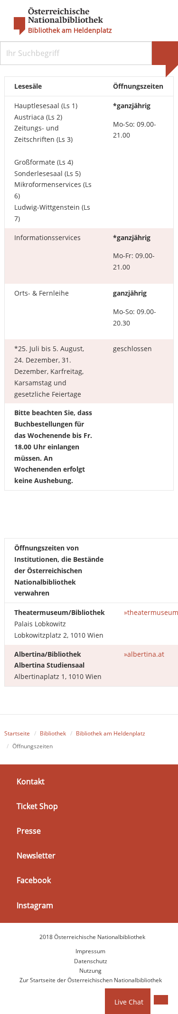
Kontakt (31, 781)
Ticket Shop (37, 806)
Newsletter (36, 855)
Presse (29, 831)
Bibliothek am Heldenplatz (70, 30)
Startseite (17, 733)
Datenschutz (90, 961)
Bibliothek (53, 733)
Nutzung (90, 971)
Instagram (35, 905)
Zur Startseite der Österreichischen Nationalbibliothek (90, 980)
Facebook (34, 880)
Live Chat (128, 1001)
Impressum (90, 951)
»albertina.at (144, 654)
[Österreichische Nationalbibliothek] (53, 21)
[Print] (161, 1000)
